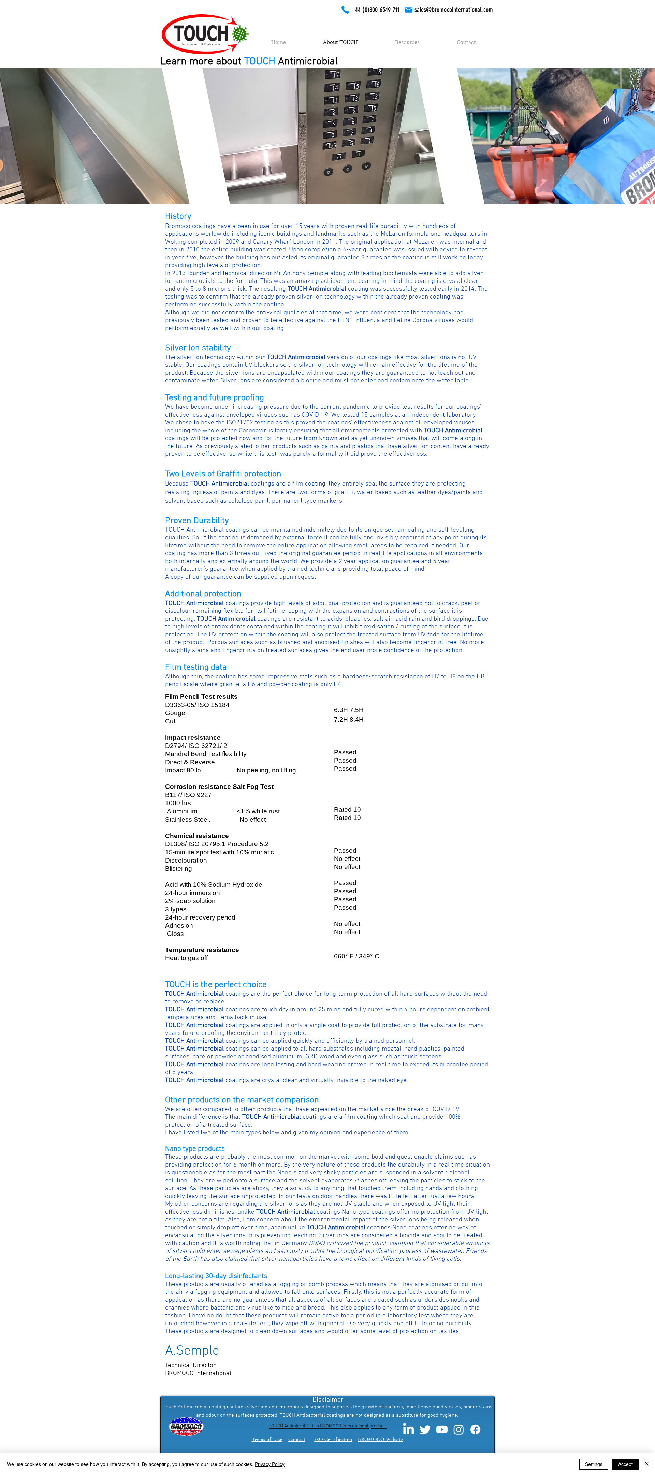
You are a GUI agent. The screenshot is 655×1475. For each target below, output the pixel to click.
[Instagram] (458, 1429)
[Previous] (38, 136)
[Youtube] (442, 1429)
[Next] (616, 136)
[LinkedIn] (408, 1429)
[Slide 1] (327, 187)
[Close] (647, 1464)
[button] (407, 42)
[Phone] (345, 9)
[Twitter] (425, 1429)
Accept (625, 1464)
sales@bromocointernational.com (453, 9)
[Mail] (408, 9)
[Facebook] (475, 1429)
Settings (593, 1464)
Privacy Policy (270, 1464)
